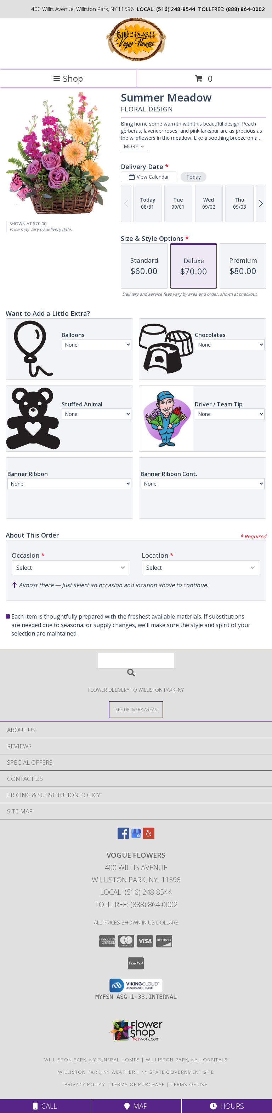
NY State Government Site (177, 1072)
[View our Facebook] (123, 837)
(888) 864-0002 (245, 8)
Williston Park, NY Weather (96, 1072)
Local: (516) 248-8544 (136, 892)
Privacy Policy (84, 1084)
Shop (73, 78)
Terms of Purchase (138, 1084)
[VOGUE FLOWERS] (136, 60)
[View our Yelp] (148, 837)
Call (47, 1106)
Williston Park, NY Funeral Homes (92, 1059)
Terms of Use (189, 1084)
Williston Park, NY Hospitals (187, 1059)
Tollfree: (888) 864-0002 (136, 904)
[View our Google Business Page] (136, 837)
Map (139, 1106)
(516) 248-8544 (175, 8)
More (131, 146)
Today (193, 176)
